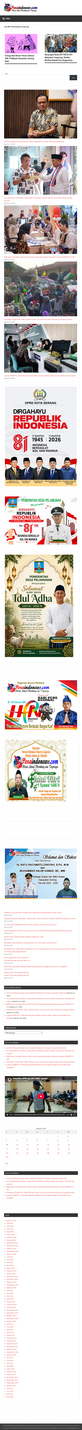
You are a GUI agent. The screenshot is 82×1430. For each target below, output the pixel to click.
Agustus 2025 (11, 1254)
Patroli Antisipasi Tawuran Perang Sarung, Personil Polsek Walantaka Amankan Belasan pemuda (38, 931)
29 (58, 1153)
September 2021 (12, 1383)
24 (7, 1153)
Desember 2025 (12, 1243)
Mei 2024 (9, 1296)
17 (7, 1149)
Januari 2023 (11, 1341)
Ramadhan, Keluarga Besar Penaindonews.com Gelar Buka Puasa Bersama (30, 943)
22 (58, 1149)
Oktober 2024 (11, 1282)
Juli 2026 (9, 1223)
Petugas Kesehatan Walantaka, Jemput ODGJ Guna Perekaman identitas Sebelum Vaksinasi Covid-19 (40, 918)
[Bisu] (71, 1115)
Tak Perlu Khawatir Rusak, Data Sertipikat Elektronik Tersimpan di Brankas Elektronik (34, 141)
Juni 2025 (10, 1260)
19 (27, 1149)
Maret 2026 (10, 1234)
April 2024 (10, 1299)
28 (48, 1153)
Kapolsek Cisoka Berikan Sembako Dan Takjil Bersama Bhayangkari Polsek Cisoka (32, 912)
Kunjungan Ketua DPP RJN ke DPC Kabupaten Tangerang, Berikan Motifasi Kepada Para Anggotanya (58, 57)
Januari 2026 (11, 1240)
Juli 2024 (9, 1290)
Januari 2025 (11, 1274)
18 (17, 1149)
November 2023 (12, 1313)
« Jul (6, 1163)
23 (69, 1149)
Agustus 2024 (11, 1288)
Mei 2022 (9, 1363)
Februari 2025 (11, 1271)
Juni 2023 (10, 1327)
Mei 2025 (9, 1262)
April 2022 (10, 1366)
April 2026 (10, 1232)
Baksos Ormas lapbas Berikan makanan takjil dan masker (24, 937)
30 (69, 1153)
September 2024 (12, 1285)
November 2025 (12, 1246)
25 (17, 1153)
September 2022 (12, 1352)
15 (58, 1144)
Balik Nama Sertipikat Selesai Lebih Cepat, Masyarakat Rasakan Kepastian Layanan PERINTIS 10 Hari (39, 257)
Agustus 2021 (11, 1386)
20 (38, 1149)
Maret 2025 (10, 1268)
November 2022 (12, 1346)
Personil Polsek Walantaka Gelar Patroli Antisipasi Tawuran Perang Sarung (30, 925)
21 (48, 1149)
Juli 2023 (9, 1324)
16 (69, 1144)
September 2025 (12, 1251)
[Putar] (7, 1115)
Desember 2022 (12, 1344)
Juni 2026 (10, 1226)
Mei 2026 (9, 1229)
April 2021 (10, 1397)
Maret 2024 (10, 1302)
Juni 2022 (10, 1360)
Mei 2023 (9, 1330)
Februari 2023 (11, 1338)
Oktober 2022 (11, 1349)
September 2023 (12, 1318)
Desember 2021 (12, 1377)
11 (17, 1144)
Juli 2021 (9, 1388)
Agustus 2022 (11, 1355)
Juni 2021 (10, 1391)
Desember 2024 (12, 1276)
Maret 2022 (10, 1369)
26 (27, 1153)
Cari (6, 74)
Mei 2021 (9, 1394)
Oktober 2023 (11, 1316)
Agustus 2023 (11, 1321)
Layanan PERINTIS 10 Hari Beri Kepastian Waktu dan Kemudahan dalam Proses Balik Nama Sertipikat (40, 376)
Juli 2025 (9, 1257)
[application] (41, 1096)
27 (38, 1153)
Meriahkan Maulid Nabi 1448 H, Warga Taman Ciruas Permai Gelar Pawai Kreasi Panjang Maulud (38, 319)
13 (38, 1144)
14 (48, 1144)
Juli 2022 (9, 1358)
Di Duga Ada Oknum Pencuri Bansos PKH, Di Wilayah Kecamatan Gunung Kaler (19, 58)
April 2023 (10, 1332)
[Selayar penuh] (75, 1115)
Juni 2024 (10, 1293)
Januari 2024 (11, 1307)
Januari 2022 (11, 1374)
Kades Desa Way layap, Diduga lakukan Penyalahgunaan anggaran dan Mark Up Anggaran (35, 966)
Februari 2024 (11, 1304)
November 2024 (12, 1279)
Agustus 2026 (11, 1220)
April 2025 (10, 1265)
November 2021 (12, 1380)
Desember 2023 (12, 1310)
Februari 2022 (11, 1372)
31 (7, 1157)
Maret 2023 (10, 1335)
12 (27, 1144)
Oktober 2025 (11, 1248)
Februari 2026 (11, 1237)
